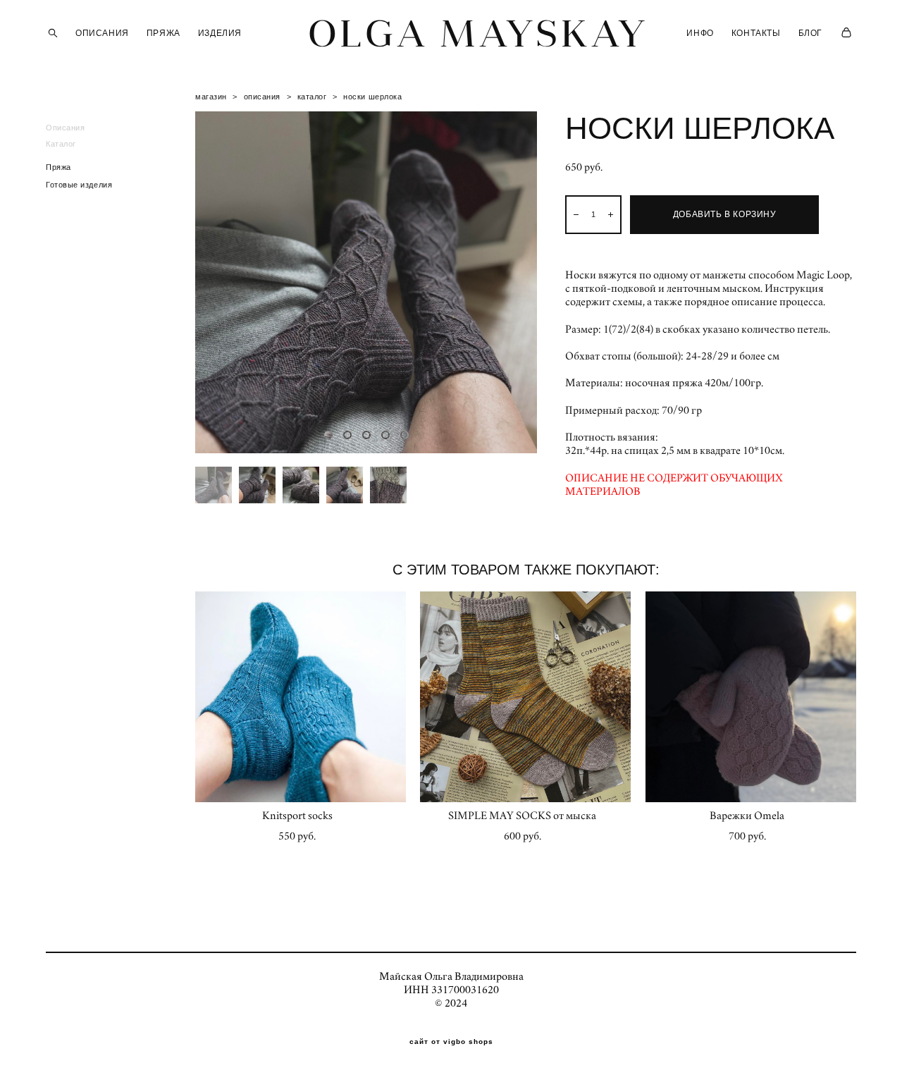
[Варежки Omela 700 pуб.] (750, 696)
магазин (211, 96)
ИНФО (699, 33)
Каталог (61, 144)
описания (262, 96)
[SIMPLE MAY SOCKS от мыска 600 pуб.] (525, 696)
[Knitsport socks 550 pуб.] (300, 696)
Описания (65, 127)
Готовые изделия (79, 184)
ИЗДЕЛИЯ (220, 33)
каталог (312, 96)
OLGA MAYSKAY (451, 32)
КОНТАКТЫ (756, 33)
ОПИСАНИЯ (102, 33)
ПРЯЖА (163, 33)
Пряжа (58, 167)
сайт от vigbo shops (451, 1041)
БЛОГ (810, 33)
